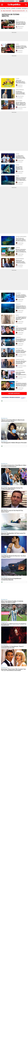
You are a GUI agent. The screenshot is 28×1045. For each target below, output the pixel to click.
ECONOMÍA (18, 8)
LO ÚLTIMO (3, 8)
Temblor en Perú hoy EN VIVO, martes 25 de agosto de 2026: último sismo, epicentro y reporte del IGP (21, 49)
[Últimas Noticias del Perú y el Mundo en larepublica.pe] (14, 5)
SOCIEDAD (24, 8)
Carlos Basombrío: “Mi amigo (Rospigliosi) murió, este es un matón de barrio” (21, 375)
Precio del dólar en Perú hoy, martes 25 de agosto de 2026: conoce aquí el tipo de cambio (21, 24)
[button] (2, 4)
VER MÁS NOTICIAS (14, 393)
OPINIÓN (13, 8)
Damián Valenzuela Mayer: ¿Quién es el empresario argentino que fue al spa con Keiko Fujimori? (21, 105)
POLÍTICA (8, 8)
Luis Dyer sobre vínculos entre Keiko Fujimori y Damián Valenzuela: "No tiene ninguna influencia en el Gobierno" (21, 353)
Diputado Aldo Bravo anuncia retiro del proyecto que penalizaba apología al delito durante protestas (21, 364)
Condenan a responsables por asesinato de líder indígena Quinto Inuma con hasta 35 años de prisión (21, 94)
